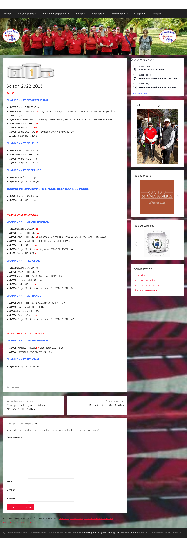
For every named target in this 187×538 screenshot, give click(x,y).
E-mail (11, 490)
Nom (10, 481)
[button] (136, 136)
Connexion (140, 275)
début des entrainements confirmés (158, 78)
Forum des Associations (151, 69)
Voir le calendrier (139, 93)
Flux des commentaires (146, 285)
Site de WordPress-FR (146, 290)
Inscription (139, 13)
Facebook (121, 532)
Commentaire (15, 437)
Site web (11, 498)
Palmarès (14, 387)
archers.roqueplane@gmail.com (96, 532)
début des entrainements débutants (158, 87)
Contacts (156, 13)
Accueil (7, 13)
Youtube (133, 532)
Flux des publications (145, 280)
